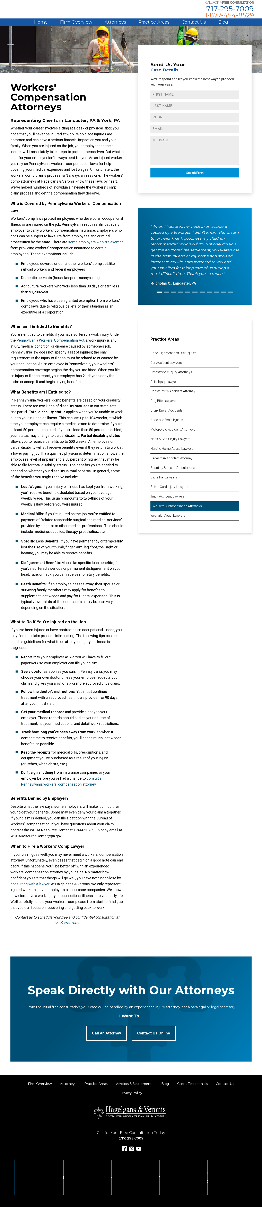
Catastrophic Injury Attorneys (171, 372)
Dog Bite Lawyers (163, 401)
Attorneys (115, 22)
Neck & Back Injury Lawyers (170, 439)
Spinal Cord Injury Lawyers (169, 487)
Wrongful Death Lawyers (167, 515)
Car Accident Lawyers (166, 363)
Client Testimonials (192, 1084)
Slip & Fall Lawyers (163, 477)
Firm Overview (76, 22)
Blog (223, 22)
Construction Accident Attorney (172, 391)
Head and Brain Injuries (166, 420)
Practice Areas (153, 22)
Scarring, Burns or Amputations (172, 468)
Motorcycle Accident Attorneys (172, 429)
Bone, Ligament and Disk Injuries (173, 353)
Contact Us (194, 22)
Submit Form (195, 172)
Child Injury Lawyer (163, 382)
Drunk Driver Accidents (166, 410)
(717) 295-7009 (66, 923)
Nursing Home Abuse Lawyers (171, 449)
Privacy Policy (131, 1093)
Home (41, 22)
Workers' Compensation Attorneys (177, 506)
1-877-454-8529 (229, 15)
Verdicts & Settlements (134, 1084)
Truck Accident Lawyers (167, 496)
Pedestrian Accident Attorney (171, 458)
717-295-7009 (230, 8)
